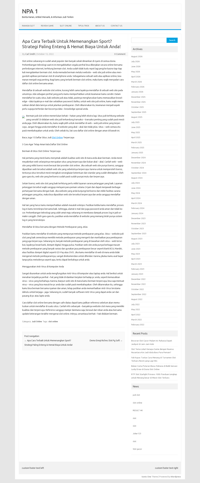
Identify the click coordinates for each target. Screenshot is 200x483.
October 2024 (137, 168)
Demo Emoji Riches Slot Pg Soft (106, 340)
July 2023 (135, 244)
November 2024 (138, 163)
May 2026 (135, 71)
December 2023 (138, 218)
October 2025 (137, 107)
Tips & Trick (83, 26)
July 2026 (135, 61)
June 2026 (135, 66)
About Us (100, 26)
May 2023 (135, 254)
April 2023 (135, 259)
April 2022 (135, 314)
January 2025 (137, 152)
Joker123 (137, 433)
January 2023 (137, 274)
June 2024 (135, 188)
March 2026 (136, 82)
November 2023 (138, 223)
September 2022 (138, 294)
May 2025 (135, 132)
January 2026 (137, 92)
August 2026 (136, 56)
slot (134, 418)
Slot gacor (137, 449)
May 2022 (135, 309)
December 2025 (138, 97)
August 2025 (136, 117)
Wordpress (176, 476)
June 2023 (135, 249)
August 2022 (136, 299)
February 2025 (137, 147)
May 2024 (135, 193)
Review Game (47, 26)
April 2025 (135, 137)
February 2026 (137, 87)
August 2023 (136, 239)
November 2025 (138, 102)
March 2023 (136, 264)
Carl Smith (30, 54)
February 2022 (137, 324)
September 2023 (138, 233)
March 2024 (136, 203)
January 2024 (137, 213)
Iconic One (146, 476)
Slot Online (66, 26)
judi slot (136, 395)
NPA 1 (30, 11)
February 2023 (137, 269)
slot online (53, 321)
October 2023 (137, 228)
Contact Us (116, 26)
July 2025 (135, 122)
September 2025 (138, 112)
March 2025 (136, 142)
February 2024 (137, 208)
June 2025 (135, 127)
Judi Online (37, 321)
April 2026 (135, 76)
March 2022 (136, 319)
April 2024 (135, 198)
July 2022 (135, 304)
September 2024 (138, 173)
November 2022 (138, 284)
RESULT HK (138, 410)
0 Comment (119, 54)
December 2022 (138, 279)
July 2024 (135, 183)
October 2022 (137, 289)
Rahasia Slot (28, 26)
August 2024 (136, 178)
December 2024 (138, 157)
